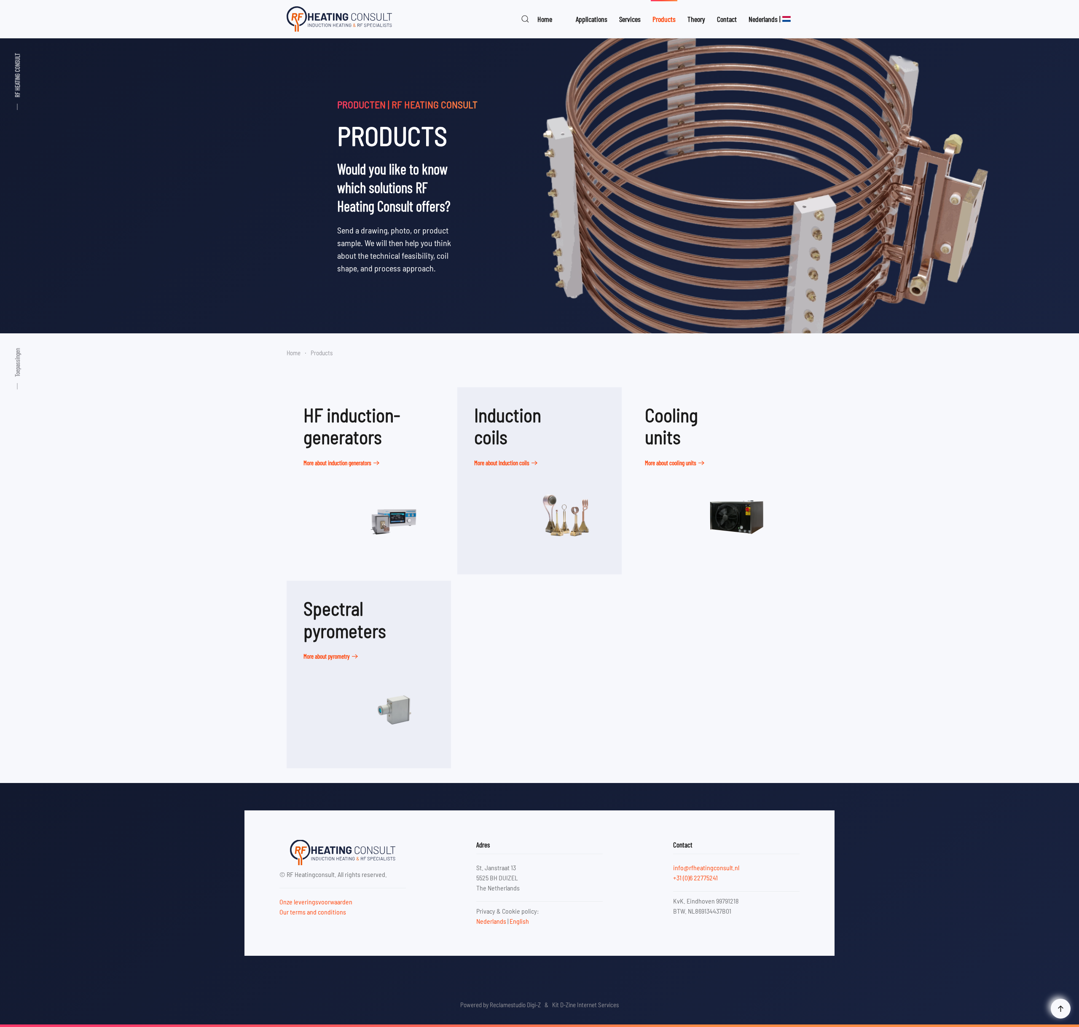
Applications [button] (591, 19)
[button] (525, 19)
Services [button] (630, 19)
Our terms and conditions (312, 912)
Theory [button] (696, 19)
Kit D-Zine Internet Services (585, 1004)
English (519, 921)
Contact (727, 19)
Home (544, 19)
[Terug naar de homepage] (339, 19)
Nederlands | (765, 19)
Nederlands (491, 921)
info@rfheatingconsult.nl (706, 867)
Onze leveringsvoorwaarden (315, 902)
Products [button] (664, 19)
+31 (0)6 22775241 (695, 878)
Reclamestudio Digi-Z (515, 1004)
